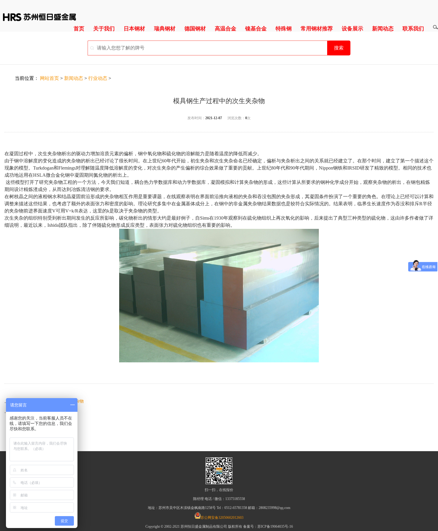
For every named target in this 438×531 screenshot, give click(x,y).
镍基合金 (256, 29)
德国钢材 (195, 29)
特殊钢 (284, 29)
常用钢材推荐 (317, 29)
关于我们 (104, 29)
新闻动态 (383, 29)
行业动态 (97, 78)
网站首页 (49, 78)
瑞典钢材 (164, 29)
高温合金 (225, 29)
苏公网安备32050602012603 (222, 518)
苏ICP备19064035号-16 (275, 526)
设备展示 (352, 29)
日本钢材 (134, 29)
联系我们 (413, 29)
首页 (79, 29)
